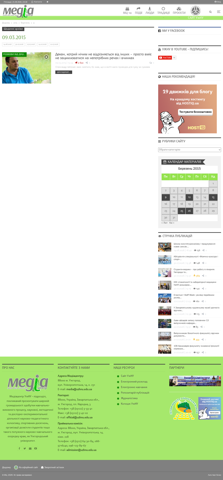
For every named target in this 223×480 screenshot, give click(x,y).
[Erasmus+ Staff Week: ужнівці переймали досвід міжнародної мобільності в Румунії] (164, 298)
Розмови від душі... (14, 54)
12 (189, 197)
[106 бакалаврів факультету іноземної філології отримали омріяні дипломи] (164, 349)
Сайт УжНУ (127, 376)
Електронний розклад (134, 382)
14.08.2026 (7, 44)
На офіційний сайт (28, 467)
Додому (6, 467)
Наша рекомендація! (178, 77)
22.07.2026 (54, 44)
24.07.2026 (43, 44)
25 (181, 211)
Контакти (38, 2)
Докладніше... (63, 72)
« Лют (164, 223)
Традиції (163, 13)
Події (138, 13)
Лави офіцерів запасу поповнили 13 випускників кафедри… (191, 321)
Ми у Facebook (173, 31)
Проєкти (179, 13)
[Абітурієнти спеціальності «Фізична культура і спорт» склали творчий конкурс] (164, 259)
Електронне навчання (134, 387)
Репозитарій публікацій (135, 393)
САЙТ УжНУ (195, 18)
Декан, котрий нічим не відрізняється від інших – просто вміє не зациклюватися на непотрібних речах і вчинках (103, 56)
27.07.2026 (31, 44)
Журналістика (129, 398)
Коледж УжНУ (129, 404)
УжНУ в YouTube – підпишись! (184, 49)
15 (213, 197)
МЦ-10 (127, 13)
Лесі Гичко (216, 475)
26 (189, 211)
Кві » (171, 223)
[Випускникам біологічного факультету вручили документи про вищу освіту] (164, 336)
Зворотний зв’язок (54, 467)
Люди (149, 13)
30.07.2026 (19, 44)
